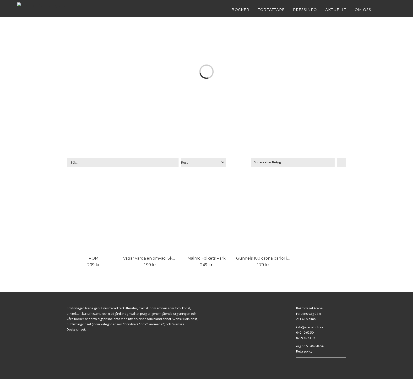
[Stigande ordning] (341, 162)
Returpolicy (304, 351)
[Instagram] (303, 363)
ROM (93, 258)
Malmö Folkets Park (206, 258)
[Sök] (394, 9)
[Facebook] (297, 363)
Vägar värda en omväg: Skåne (151, 258)
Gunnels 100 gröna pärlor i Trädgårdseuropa (279, 258)
